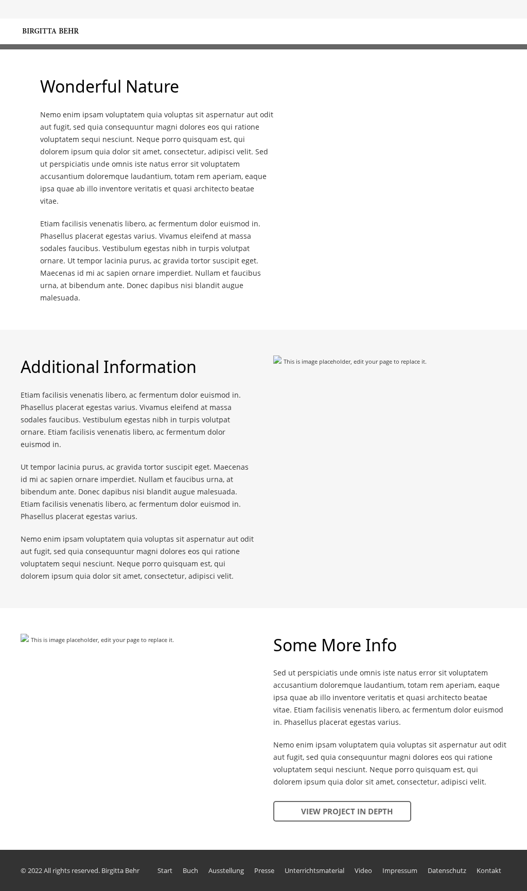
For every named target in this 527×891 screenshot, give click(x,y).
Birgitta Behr (120, 870)
